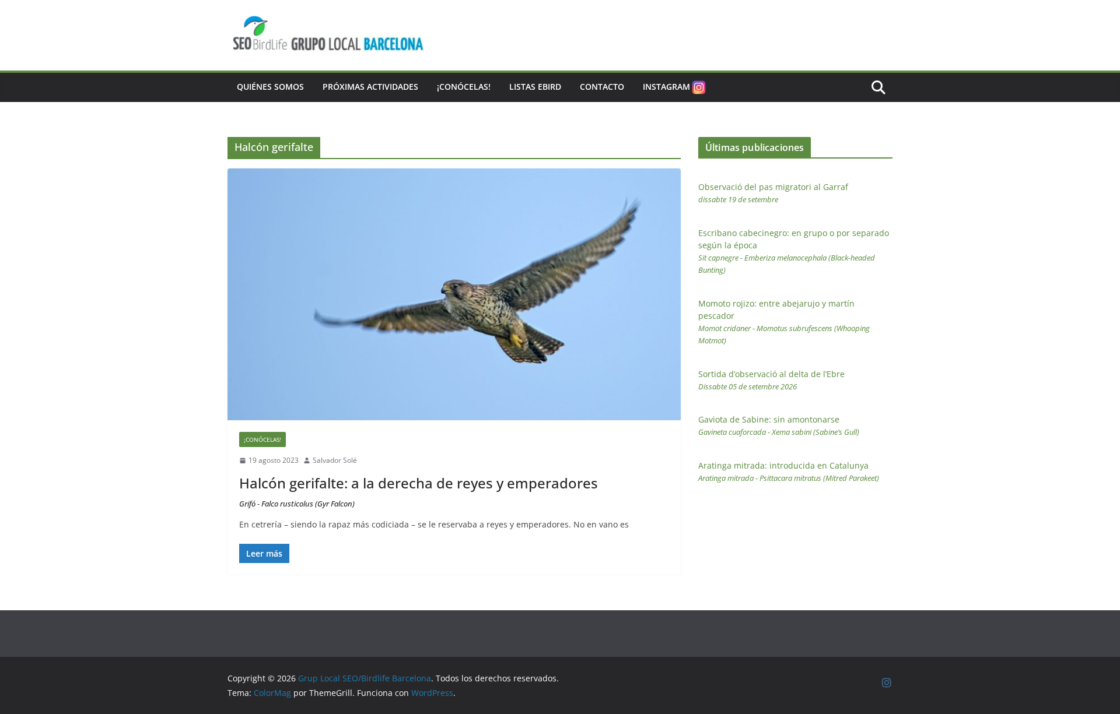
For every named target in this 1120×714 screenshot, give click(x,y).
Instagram (666, 86)
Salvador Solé (335, 460)
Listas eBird (535, 86)
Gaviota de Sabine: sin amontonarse (778, 425)
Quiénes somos (270, 86)
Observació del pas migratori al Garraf (773, 193)
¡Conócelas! (464, 86)
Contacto (602, 86)
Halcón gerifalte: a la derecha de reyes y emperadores (418, 491)
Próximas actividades (370, 86)
